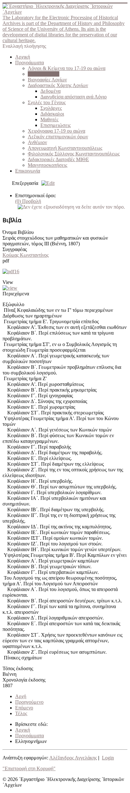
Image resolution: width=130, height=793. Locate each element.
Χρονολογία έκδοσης (24, 680)
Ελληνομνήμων (43, 74)
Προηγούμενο (29, 702)
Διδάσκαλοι (52, 113)
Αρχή (20, 696)
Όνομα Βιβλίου (18, 232)
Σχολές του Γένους (47, 102)
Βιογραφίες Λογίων (47, 79)
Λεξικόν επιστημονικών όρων (58, 136)
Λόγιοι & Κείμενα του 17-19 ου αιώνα (66, 68)
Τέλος (21, 713)
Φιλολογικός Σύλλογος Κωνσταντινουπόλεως (74, 153)
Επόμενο (24, 707)
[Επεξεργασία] (46, 183)
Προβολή (28, 201)
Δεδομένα (50, 91)
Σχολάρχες (51, 108)
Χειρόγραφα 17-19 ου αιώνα (56, 131)
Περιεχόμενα (16, 293)
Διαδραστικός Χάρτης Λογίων (58, 85)
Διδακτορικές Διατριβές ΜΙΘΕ (58, 159)
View (8, 282)
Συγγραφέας (15, 249)
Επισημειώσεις (55, 125)
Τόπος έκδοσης (18, 668)
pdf (6, 260)
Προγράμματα (29, 62)
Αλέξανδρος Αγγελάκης (73, 757)
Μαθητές (49, 119)
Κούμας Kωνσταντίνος (26, 255)
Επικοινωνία (27, 170)
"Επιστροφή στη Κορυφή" (29, 768)
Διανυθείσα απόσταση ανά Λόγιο (73, 96)
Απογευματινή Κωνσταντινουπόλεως (65, 148)
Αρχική (22, 57)
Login (108, 757)
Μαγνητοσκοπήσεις (47, 165)
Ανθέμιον (37, 142)
